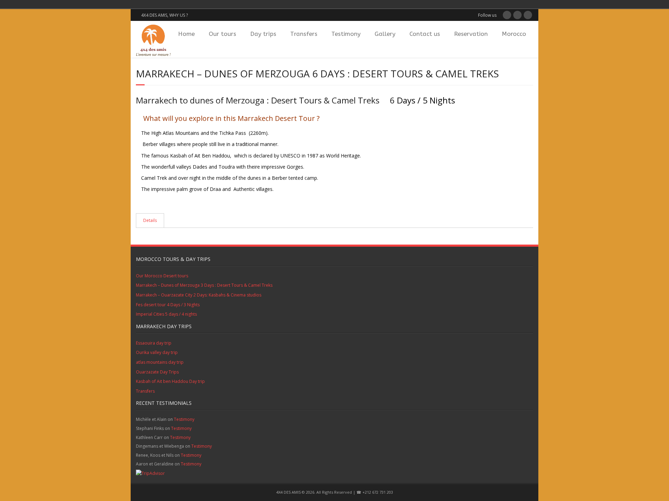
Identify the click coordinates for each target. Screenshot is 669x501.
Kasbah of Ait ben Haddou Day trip (170, 381)
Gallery (385, 33)
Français (171, 4)
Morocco (514, 33)
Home (186, 33)
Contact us (424, 33)
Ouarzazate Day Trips (157, 372)
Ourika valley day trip (157, 352)
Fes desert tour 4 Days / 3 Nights (168, 305)
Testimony (346, 33)
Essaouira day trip (153, 343)
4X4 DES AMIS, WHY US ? (164, 15)
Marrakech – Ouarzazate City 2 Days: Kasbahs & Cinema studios (198, 295)
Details (150, 220)
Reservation (471, 33)
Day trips (263, 33)
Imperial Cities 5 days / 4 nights (166, 314)
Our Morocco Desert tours (162, 276)
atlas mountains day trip (160, 362)
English (181, 4)
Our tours (222, 33)
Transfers (303, 33)
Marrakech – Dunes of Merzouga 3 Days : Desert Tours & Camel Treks (204, 285)
